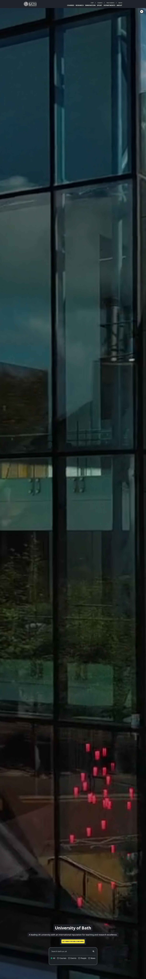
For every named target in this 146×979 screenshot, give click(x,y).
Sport (99, 5)
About (119, 5)
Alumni (120, 3)
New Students (110, 3)
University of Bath (31, 4)
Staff (92, 3)
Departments (109, 5)
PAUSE (142, 12)
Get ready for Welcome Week (73, 941)
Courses (70, 5)
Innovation (90, 5)
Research (80, 5)
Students (100, 3)
